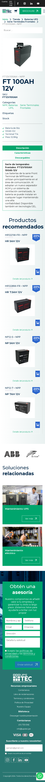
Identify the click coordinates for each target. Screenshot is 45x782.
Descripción (22, 148)
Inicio (5, 19)
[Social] (19, 3)
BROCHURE (28, 11)
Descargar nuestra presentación (24, 716)
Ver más (29, 519)
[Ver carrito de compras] (16, 12)
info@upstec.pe (24, 729)
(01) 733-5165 (11, 3)
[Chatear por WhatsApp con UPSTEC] (39, 776)
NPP (4, 105)
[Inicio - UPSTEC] (7, 11)
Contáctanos (23, 690)
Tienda (16, 19)
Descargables (22, 158)
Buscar (36, 30)
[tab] (22, 148)
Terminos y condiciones (24, 698)
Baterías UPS (31, 19)
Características (22, 153)
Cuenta (4, 2)
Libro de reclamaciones (24, 694)
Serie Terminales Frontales (21, 22)
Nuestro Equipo (24, 707)
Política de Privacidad (23, 702)
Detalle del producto (21, 279)
